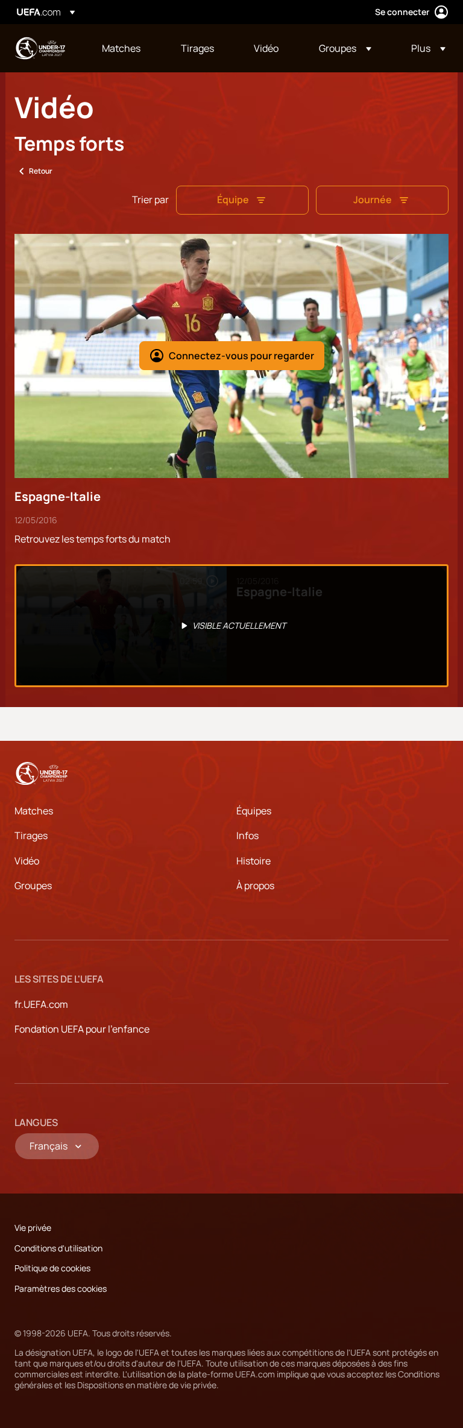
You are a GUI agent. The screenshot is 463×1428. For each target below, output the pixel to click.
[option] (231, 625)
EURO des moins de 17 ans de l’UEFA (39, 48)
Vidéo (26, 860)
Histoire (253, 860)
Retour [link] (40, 171)
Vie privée (32, 1227)
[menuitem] (126, 48)
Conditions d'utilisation (58, 1248)
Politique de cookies (52, 1268)
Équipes (253, 810)
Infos (247, 835)
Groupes (33, 885)
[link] (121, 48)
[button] (345, 48)
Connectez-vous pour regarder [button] (241, 355)
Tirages (31, 835)
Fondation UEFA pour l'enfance (82, 1029)
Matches (33, 810)
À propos (255, 885)
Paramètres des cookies (60, 1288)
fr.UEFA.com (41, 1004)
